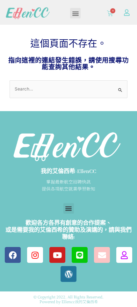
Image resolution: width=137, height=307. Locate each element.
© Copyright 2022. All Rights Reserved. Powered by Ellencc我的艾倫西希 (68, 299)
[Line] (80, 255)
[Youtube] (57, 255)
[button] (75, 13)
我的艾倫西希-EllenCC (68, 171)
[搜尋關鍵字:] (68, 89)
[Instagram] (35, 255)
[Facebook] (13, 255)
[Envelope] (102, 255)
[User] (126, 12)
